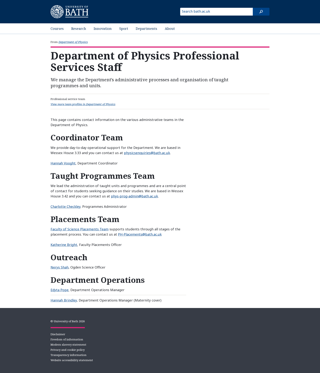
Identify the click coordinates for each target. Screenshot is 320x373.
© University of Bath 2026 (68, 321)
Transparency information (68, 355)
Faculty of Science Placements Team (80, 229)
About (170, 28)
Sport (123, 28)
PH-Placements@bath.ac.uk (140, 234)
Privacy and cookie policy (68, 350)
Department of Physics (73, 42)
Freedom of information (67, 339)
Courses (57, 28)
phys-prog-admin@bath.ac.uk (134, 196)
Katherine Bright (64, 244)
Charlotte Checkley (65, 206)
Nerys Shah (60, 267)
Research (78, 28)
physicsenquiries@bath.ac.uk (147, 153)
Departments (146, 28)
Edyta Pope (60, 290)
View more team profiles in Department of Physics (83, 104)
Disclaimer (58, 334)
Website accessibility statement (72, 360)
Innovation (103, 28)
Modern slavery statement (68, 344)
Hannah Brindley (64, 300)
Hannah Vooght (63, 163)
